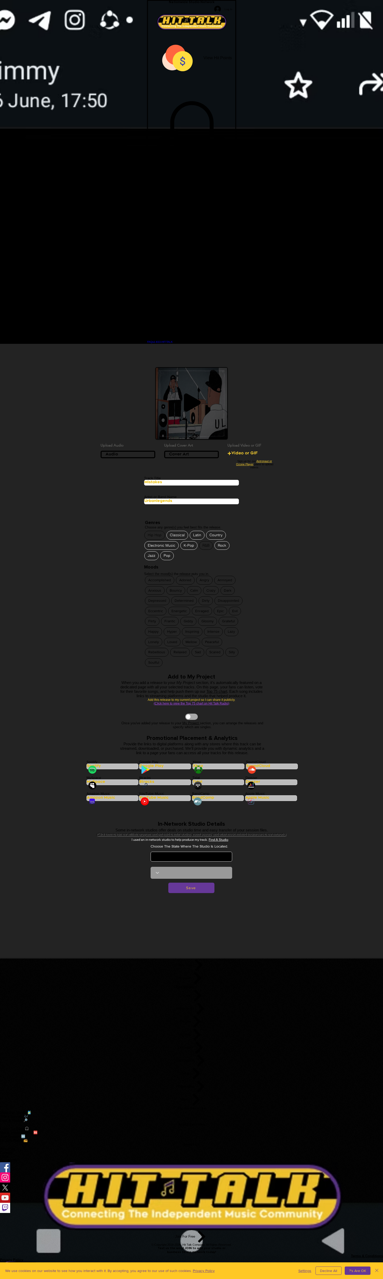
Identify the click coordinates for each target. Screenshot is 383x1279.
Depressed (157, 600)
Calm (194, 590)
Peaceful (212, 642)
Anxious (154, 590)
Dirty (205, 600)
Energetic (179, 611)
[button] (191, 154)
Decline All (328, 1271)
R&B (205, 545)
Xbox (197, 762)
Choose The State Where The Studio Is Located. (189, 846)
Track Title (152, 478)
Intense (213, 631)
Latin (197, 535)
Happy (153, 631)
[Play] (192, 402)
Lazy (231, 631)
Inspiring (192, 631)
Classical (177, 535)
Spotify (92, 762)
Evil (235, 611)
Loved (172, 642)
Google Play (148, 762)
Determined (184, 600)
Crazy (210, 590)
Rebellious (156, 652)
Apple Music (255, 793)
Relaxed (180, 652)
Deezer (251, 777)
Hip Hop (155, 535)
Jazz (151, 555)
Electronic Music (161, 545)
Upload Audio (112, 445)
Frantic (169, 621)
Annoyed (225, 580)
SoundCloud (256, 762)
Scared (214, 652)
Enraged (202, 611)
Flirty (152, 621)
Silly (232, 652)
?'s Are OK (357, 1271)
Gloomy (207, 621)
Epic (220, 611)
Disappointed (228, 600)
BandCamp (200, 793)
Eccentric (155, 611)
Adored (185, 580)
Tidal (196, 777)
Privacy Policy (204, 1271)
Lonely (153, 642)
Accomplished (159, 580)
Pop (167, 555)
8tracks (145, 777)
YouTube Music (151, 793)
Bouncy (176, 590)
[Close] (377, 1271)
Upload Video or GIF (244, 445)
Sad (198, 652)
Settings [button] (304, 1271)
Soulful (153, 662)
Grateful (228, 621)
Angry (204, 580)
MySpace (94, 777)
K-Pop (189, 545)
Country (216, 535)
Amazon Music (98, 793)
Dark (227, 590)
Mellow (191, 642)
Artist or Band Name (160, 497)
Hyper (172, 631)
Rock (222, 545)
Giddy (188, 621)
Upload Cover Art (178, 445)
